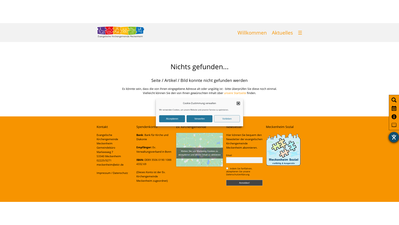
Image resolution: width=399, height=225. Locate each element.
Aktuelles (282, 32)
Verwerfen (199, 118)
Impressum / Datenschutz (112, 173)
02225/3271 (104, 160)
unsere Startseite (235, 93)
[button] (238, 103)
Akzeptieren (172, 118)
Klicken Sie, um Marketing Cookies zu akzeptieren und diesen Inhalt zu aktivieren (199, 153)
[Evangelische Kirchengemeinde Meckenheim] (120, 37)
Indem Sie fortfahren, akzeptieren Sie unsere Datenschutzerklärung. (239, 171)
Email (229, 155)
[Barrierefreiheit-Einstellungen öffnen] (394, 137)
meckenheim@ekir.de (110, 164)
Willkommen (252, 32)
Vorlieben (227, 118)
